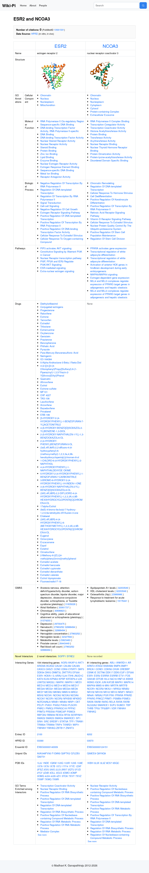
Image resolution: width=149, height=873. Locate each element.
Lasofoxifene (47, 401)
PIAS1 (48, 705)
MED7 (40, 692)
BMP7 (124, 666)
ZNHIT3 (70, 728)
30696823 (60, 610)
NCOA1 (48, 695)
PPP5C (71, 708)
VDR (113, 708)
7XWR (55, 779)
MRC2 (74, 692)
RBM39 (51, 715)
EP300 (76, 672)
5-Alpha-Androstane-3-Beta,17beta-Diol (60, 362)
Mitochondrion (47, 105)
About (32, 5)
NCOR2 (59, 698)
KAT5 (40, 679)
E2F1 (123, 672)
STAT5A (64, 721)
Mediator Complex (49, 831)
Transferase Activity (100, 137)
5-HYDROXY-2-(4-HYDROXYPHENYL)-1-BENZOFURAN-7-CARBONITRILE (61, 475)
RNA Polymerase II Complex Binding (109, 121)
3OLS (59, 772)
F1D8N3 (56, 753)
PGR (105, 695)
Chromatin (45, 95)
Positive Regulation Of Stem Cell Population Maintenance (107, 233)
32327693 (67, 636)
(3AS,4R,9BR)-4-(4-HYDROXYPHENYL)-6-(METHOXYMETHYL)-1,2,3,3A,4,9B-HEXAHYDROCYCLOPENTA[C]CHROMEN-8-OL (61, 526)
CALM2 (67, 666)
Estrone (44, 316)
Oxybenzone (47, 333)
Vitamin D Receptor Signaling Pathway (110, 219)
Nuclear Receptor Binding (103, 144)
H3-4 (106, 679)
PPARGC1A (60, 708)
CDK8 (64, 669)
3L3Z (102, 763)
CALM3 (76, 666)
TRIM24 (41, 724)
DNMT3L (56, 672)
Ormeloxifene (47, 552)
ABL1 (113, 662)
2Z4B (46, 772)
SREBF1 (54, 721)
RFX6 (67, 715)
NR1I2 (106, 692)
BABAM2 (108, 666)
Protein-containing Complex (104, 111)
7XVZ (78, 776)
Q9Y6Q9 (101, 753)
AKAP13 (72, 662)
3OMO (66, 772)
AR (129, 662)
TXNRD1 (67, 724)
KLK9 (46, 679)
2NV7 (64, 769)
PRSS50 (50, 711)
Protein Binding (48, 150)
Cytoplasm (96, 105)
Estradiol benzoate (50, 565)
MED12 (49, 685)
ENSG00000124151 (97, 747)
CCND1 (99, 669)
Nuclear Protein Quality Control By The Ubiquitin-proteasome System (110, 227)
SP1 (78, 718)
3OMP (73, 772)
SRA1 (40, 721)
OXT (77, 701)
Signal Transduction (50, 202)
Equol (43, 545)
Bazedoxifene (47, 408)
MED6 (74, 688)
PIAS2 (56, 705)
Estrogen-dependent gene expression (109, 277)
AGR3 (64, 662)
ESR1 (40, 675)
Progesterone (47, 310)
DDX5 (117, 672)
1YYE (72, 766)
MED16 (67, 685)
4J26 (53, 776)
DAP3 (81, 669)
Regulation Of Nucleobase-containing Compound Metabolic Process (109, 836)
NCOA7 (41, 698)
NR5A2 (99, 695)
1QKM (53, 763)
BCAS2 (50, 666)
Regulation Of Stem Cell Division (107, 238)
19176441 (122, 601)
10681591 (59, 29)
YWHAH (41, 728)
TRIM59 (50, 724)
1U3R (67, 763)
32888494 (70, 627)
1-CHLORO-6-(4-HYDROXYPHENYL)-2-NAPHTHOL (61, 462)
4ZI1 (58, 776)
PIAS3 (64, 705)
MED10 (41, 685)
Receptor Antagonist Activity (55, 176)
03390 (40, 740)
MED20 (41, 688)
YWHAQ (51, 728)
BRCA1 (91, 669)
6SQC (116, 763)
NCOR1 (50, 698)
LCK (80, 679)
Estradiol (45, 323)
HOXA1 (48, 675)
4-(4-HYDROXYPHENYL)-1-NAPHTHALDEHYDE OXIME (55, 468)
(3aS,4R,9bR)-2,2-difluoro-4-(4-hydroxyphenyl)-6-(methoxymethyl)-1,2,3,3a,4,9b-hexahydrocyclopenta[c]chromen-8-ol (59, 452)
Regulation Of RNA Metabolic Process (60, 821)
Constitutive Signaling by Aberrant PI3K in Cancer (61, 253)
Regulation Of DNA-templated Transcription (55, 191)
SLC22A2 (92, 705)
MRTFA (114, 685)
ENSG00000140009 (47, 747)
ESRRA (105, 675)
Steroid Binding (48, 147)
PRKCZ (100, 698)
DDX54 (40, 672)
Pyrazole (45, 349)
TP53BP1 (105, 708)
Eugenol (44, 535)
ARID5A (41, 666)
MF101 (44, 392)
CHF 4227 (45, 395)
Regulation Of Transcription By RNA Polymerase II (59, 197)
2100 (39, 734)
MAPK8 (91, 685)
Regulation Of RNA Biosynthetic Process (62, 811)
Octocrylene (46, 539)
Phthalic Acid (47, 346)
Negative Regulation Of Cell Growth (59, 209)
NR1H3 (99, 692)
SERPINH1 (77, 715)
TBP (128, 705)
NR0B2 (63, 701)
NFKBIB (67, 698)
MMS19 (66, 692)
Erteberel (45, 516)
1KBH (90, 763)
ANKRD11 (121, 662)
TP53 (97, 708)
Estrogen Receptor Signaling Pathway (60, 212)
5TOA (65, 776)
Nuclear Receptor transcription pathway (61, 258)
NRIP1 (71, 701)
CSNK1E (91, 672)
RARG (105, 701)
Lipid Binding (47, 157)
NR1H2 (90, 692)
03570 (90, 740)
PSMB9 (117, 698)
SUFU (113, 705)
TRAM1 (79, 721)
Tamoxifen (45, 320)
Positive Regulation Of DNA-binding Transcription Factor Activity (59, 230)
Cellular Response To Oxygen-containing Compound (61, 240)
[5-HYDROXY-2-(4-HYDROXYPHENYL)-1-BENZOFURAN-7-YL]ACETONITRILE (62, 421)
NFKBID (77, 698)
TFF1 (72, 721)
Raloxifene (45, 313)
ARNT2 (91, 666)
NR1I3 (114, 692)
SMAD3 (50, 718)
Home (23, 5)
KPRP (62, 679)
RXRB (126, 701)
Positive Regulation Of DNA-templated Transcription (60, 217)
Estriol (43, 385)
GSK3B (91, 679)
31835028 (70, 604)
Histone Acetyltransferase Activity (108, 131)
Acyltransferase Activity (103, 141)
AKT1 (81, 662)
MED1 (78, 682)
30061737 (64, 607)
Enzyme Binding (49, 160)
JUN (104, 682)
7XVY (72, 776)
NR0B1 (55, 701)
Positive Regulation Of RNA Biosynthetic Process (61, 793)
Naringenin (45, 356)
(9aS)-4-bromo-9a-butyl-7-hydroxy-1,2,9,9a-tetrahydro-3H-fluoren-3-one (59, 511)
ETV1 (122, 675)
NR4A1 (90, 695)
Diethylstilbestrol (49, 303)
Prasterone (46, 339)
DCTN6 (101, 672)
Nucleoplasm (47, 101)
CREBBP (125, 669)
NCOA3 (110, 45)
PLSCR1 (72, 705)
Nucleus (44, 98)
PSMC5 (71, 711)
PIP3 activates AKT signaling (55, 248)
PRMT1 (108, 698)
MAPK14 (128, 682)
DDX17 (109, 672)
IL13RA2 (57, 675)
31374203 (45, 620)
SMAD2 (41, 718)
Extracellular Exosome (102, 115)
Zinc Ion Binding (48, 154)
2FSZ (40, 769)
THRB (90, 708)
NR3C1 (129, 692)
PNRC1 (41, 708)
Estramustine (47, 329)
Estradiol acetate (49, 561)
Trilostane (45, 326)
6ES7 (109, 763)
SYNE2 (70, 656)
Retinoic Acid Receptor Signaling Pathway (107, 214)
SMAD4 (59, 718)
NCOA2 (57, 695)
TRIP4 (58, 724)
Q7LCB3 (75, 753)
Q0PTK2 (65, 753)
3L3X (96, 763)
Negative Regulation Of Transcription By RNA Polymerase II (61, 184)
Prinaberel (45, 411)
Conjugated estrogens (51, 307)
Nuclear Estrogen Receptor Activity (58, 163)
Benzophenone (48, 343)
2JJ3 (58, 769)
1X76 (40, 766)
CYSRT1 (72, 669)
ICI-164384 (46, 359)
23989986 (117, 594)
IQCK (98, 682)
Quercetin (45, 378)
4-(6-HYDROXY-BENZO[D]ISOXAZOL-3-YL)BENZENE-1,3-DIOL (61, 429)
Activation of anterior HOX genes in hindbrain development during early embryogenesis (108, 268)
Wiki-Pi (9, 5)
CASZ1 (49, 669)
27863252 (59, 627)
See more (42, 834)
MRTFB (123, 685)
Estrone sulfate (48, 388)
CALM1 (59, 666)
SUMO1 (121, 705)
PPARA (119, 695)
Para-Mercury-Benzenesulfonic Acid (59, 352)
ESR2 (61, 45)
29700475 (59, 623)
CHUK (116, 669)
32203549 (123, 587)
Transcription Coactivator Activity (107, 127)
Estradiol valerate (49, 575)
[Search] (143, 5)
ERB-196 (45, 414)
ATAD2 (99, 666)
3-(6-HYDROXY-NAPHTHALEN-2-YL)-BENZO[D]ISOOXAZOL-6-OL (60, 488)
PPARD (128, 695)
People (43, 5)
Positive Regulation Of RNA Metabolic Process (60, 826)
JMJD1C (78, 675)
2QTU (71, 769)
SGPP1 (62, 656)
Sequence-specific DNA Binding (57, 170)
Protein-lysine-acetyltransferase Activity (111, 157)
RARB (97, 701)
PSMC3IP (61, 711)
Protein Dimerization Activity (105, 154)
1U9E (80, 763)
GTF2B (99, 679)
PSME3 (126, 698)
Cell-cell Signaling (49, 206)
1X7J (58, 766)
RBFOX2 (41, 715)
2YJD (78, 769)
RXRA (119, 701)
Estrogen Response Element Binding (59, 167)
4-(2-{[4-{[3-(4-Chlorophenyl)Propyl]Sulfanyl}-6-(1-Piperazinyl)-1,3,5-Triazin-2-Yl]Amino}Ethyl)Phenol (58, 370)
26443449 (64, 643)
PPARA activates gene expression (108, 248)
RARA (90, 701)
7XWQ (48, 779)
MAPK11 (70, 682)
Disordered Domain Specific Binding (109, 160)
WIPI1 (76, 724)
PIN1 (111, 695)
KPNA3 (54, 679)
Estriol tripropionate (50, 578)
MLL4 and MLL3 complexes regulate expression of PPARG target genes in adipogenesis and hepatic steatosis (110, 284)
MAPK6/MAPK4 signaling (103, 274)
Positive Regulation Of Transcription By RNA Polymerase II (61, 224)
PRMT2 (41, 711)
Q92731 (41, 756)
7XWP (40, 779)
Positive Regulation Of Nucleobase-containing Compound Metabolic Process (61, 816)
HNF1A (121, 679)
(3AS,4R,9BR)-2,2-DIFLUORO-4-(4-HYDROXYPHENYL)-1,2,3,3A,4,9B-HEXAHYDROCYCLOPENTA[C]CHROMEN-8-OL (61, 498)
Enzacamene (47, 542)
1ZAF (78, 766)
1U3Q (60, 763)
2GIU (46, 769)
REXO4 (59, 715)
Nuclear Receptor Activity (53, 144)
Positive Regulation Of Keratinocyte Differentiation (109, 201)
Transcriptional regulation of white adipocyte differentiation (107, 253)
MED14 (58, 685)
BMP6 (117, 666)
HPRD (34, 33)
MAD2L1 (51, 682)
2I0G (52, 769)
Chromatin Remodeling (102, 183)
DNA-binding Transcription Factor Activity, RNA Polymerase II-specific (59, 129)
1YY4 (65, 766)
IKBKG (90, 682)
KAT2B (110, 682)
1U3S (73, 763)
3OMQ (40, 776)
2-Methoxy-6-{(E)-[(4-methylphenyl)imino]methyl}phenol (58, 556)
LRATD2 (41, 682)
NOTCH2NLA (44, 701)
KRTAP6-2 (71, 679)
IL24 (64, 675)
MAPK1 (60, 682)
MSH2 (40, 695)
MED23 (58, 688)
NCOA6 (74, 695)
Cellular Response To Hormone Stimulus (111, 193)
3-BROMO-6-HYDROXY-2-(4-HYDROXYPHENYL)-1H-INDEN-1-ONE (60, 481)
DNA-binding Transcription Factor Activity (62, 137)
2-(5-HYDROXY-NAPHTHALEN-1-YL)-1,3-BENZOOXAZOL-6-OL (62, 436)
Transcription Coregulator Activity (107, 124)
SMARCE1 (69, 718)
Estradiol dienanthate (51, 571)
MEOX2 (48, 692)
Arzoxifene (46, 405)
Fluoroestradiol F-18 (50, 581)
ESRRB (114, 675)
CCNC (57, 669)
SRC (46, 721)
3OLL (52, 772)
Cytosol (94, 108)
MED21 (49, 688)
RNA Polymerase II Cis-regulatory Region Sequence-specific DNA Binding (62, 122)
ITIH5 (70, 675)
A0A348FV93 (44, 753)
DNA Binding (47, 134)
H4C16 (113, 679)
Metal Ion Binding (49, 173)
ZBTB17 (60, 728)
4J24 (47, 776)
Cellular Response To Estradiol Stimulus (61, 235)
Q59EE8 (91, 753)
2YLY (40, 772)
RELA (112, 701)
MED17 (75, 685)
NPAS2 (117, 688)
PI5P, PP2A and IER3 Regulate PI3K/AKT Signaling (56, 263)
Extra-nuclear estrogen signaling (57, 271)
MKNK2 (57, 692)
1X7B (52, 766)
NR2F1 (121, 692)
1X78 (46, 766)
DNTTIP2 (67, 672)
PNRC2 (49, 708)
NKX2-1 (108, 688)
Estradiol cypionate (50, 568)
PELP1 (41, 705)
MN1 (107, 685)
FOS (127, 675)
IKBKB (129, 679)
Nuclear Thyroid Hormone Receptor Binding (108, 149)
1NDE (46, 763)
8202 (89, 734)
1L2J (39, 763)
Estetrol (44, 548)
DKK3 (48, 672)
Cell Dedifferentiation (101, 196)
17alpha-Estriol (48, 506)
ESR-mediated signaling (53, 268)
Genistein (45, 336)
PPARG (91, 698)
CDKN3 (108, 669)
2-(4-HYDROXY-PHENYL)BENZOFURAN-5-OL (56, 442)
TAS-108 (44, 398)
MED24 (67, 688)
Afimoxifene (46, 382)
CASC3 (41, 669)
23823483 (65, 640)
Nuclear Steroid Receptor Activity (57, 141)
